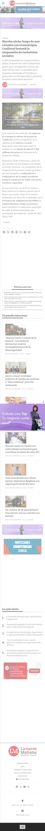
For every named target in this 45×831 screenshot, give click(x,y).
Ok (22, 827)
